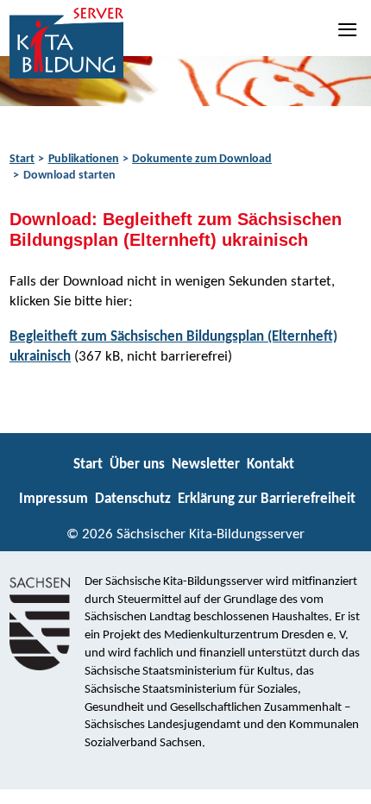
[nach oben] (343, 783)
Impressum (53, 499)
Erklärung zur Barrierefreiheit (266, 499)
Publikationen (83, 159)
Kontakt (270, 464)
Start (22, 159)
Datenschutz (133, 499)
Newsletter (206, 464)
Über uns (137, 464)
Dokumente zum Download (202, 159)
